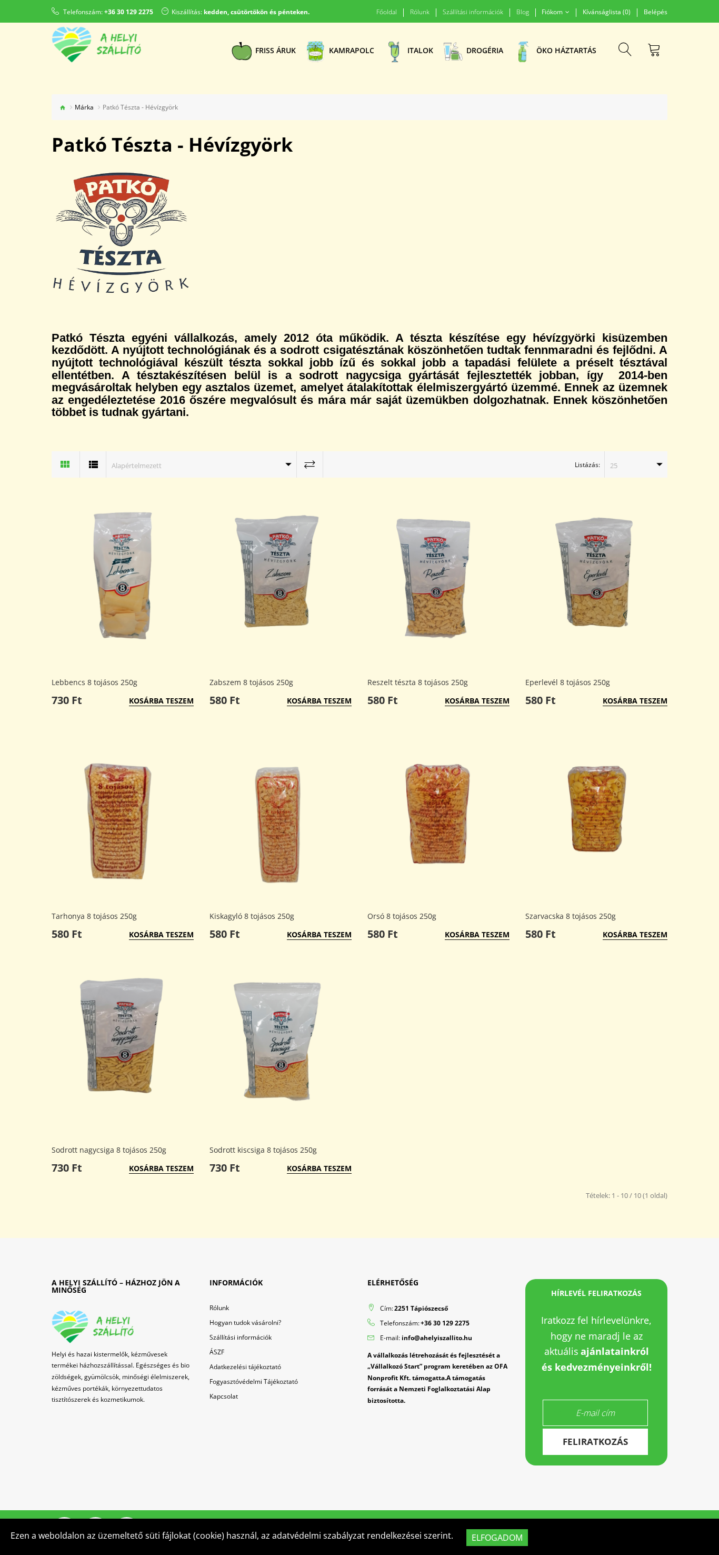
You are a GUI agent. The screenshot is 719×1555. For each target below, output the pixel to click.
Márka (84, 107)
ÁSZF (216, 1352)
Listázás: (587, 464)
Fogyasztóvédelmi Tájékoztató (253, 1381)
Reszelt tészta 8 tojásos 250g (417, 682)
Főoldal (386, 12)
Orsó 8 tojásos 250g (401, 916)
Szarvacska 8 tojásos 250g (570, 916)
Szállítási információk (473, 12)
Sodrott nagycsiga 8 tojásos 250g (109, 1150)
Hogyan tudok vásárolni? (245, 1322)
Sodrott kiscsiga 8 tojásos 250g (263, 1150)
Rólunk (420, 12)
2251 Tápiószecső (421, 1308)
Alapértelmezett (137, 465)
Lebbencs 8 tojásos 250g (94, 682)
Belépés (655, 12)
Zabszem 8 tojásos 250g (251, 682)
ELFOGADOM (497, 1537)
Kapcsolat (223, 1396)
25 (613, 465)
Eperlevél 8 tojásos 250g (567, 682)
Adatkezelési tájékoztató (245, 1366)
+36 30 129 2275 (128, 12)
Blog (522, 12)
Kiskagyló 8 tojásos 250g (251, 916)
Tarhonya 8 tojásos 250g (94, 916)
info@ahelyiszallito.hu (437, 1337)
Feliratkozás (595, 1441)
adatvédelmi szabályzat (318, 1535)
